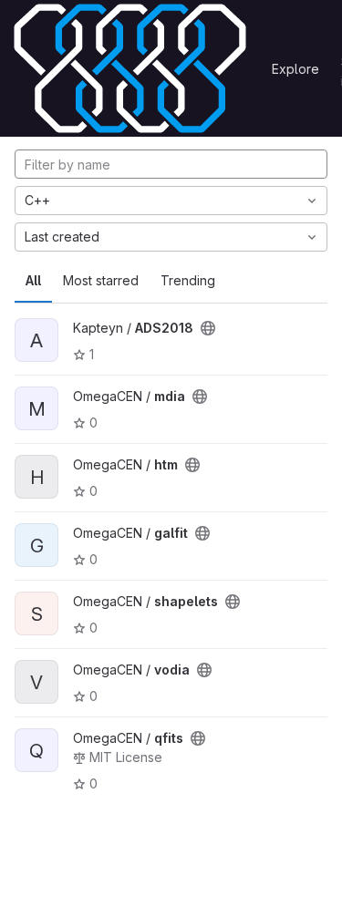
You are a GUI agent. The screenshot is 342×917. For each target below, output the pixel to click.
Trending (188, 280)
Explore (295, 69)
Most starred (101, 280)
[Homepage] (130, 68)
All (33, 280)
